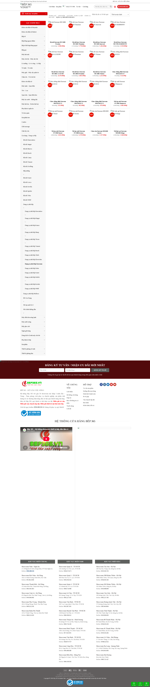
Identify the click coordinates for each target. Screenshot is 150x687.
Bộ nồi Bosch (27, 153)
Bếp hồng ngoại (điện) (28, 41)
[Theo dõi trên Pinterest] (111, 384)
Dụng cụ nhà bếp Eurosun (33, 264)
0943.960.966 (30, 597)
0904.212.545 (30, 606)
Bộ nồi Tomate (27, 162)
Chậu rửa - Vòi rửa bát (28, 77)
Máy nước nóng (26, 322)
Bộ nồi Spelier (27, 191)
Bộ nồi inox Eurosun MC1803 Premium (78, 73)
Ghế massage (26, 126)
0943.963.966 (105, 650)
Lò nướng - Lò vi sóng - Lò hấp (31, 63)
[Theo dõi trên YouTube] (114, 384)
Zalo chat (140, 685)
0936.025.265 (105, 624)
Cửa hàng (146, 685)
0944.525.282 (105, 633)
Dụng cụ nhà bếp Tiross (32, 239)
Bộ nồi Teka (27, 195)
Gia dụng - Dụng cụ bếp (75, 15)
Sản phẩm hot (26, 117)
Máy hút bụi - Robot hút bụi (30, 104)
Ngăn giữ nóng (26, 331)
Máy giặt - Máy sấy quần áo (30, 72)
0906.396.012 (67, 615)
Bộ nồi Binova (27, 149)
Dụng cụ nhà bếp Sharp (32, 232)
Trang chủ (52, 15)
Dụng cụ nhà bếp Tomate (32, 246)
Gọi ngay (134, 685)
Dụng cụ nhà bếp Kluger (32, 218)
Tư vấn (78, 6)
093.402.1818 (30, 580)
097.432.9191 (67, 633)
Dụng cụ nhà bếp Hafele (32, 277)
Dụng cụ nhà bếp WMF (32, 288)
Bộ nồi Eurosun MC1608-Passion (58, 43)
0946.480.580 (67, 650)
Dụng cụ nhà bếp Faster (32, 273)
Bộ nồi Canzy (27, 157)
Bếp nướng (26, 171)
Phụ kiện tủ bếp (26, 340)
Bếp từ (24, 36)
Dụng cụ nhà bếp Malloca (31, 293)
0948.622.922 (105, 641)
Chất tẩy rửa (25, 131)
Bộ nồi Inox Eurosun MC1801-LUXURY (57, 73)
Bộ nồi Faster (27, 178)
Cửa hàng (85, 6)
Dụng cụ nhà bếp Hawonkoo (33, 211)
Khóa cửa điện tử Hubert (29, 32)
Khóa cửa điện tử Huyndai (30, 27)
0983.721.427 (105, 659)
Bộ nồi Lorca (27, 182)
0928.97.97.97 (68, 641)
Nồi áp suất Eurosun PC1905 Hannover (120, 102)
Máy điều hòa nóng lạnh (29, 317)
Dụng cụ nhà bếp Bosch (32, 250)
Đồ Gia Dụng (27, 298)
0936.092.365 (105, 580)
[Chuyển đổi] (44, 36)
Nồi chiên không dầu (29, 309)
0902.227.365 (67, 597)
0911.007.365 (67, 606)
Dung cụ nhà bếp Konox (32, 225)
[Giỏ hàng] (115, 6)
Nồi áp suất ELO (28, 305)
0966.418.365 (67, 661)
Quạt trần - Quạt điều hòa (29, 95)
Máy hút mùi (25, 54)
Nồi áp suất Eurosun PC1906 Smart (58, 132)
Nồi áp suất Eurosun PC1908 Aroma (78, 132)
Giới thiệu (52, 6)
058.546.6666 (105, 606)
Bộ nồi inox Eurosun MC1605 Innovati (99, 43)
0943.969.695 (105, 615)
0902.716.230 (67, 624)
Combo (24, 122)
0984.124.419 (30, 615)
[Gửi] (110, 6)
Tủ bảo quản (25, 113)
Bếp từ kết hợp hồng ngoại (29, 45)
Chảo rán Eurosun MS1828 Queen (99, 132)
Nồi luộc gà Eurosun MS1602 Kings (120, 132)
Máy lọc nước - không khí (29, 99)
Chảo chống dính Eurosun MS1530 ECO (99, 102)
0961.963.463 (30, 588)
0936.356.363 (67, 580)
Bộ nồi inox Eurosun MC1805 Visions (99, 73)
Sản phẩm (58, 6)
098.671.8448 (67, 588)
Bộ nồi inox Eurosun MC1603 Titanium (78, 43)
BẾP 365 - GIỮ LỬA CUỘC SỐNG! (121, 1)
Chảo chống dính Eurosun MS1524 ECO (120, 73)
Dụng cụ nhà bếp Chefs (32, 255)
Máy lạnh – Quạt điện (28, 86)
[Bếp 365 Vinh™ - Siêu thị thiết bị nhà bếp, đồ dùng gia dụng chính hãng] (33, 6)
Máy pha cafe (26, 326)
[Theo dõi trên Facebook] (101, 384)
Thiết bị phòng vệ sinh (28, 349)
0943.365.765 (105, 571)
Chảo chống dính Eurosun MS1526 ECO (58, 102)
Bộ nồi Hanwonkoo (29, 140)
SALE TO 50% (70, 6)
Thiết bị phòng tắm (27, 353)
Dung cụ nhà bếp (28, 204)
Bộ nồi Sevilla (27, 187)
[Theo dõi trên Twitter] (108, 384)
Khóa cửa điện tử (27, 81)
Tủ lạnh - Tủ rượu (27, 68)
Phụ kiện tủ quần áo (28, 108)
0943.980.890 (105, 588)
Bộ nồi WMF (27, 200)
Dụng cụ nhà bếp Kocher (32, 284)
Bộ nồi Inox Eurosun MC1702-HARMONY (120, 43)
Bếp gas (24, 50)
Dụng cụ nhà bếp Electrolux (33, 259)
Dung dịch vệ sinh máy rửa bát (31, 335)
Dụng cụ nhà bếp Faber (32, 268)
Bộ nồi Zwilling (28, 166)
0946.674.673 (67, 571)
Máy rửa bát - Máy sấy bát (30, 59)
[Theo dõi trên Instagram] (104, 384)
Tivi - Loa (25, 90)
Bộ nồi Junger (27, 144)
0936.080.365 (38, 407)
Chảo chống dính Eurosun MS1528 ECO (79, 102)
